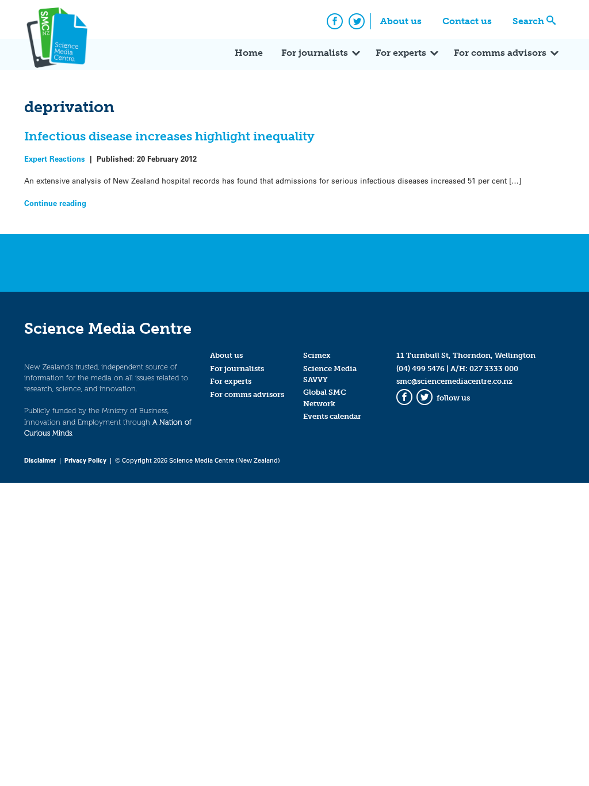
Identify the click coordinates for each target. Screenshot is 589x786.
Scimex (317, 355)
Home (249, 52)
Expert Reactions (54, 158)
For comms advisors (500, 52)
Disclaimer (40, 460)
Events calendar (332, 416)
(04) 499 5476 (420, 368)
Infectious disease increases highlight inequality (169, 136)
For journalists (314, 52)
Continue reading (55, 203)
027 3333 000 (493, 368)
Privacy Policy (85, 460)
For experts (401, 52)
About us (401, 21)
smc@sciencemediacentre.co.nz (454, 381)
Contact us (467, 21)
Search (528, 21)
